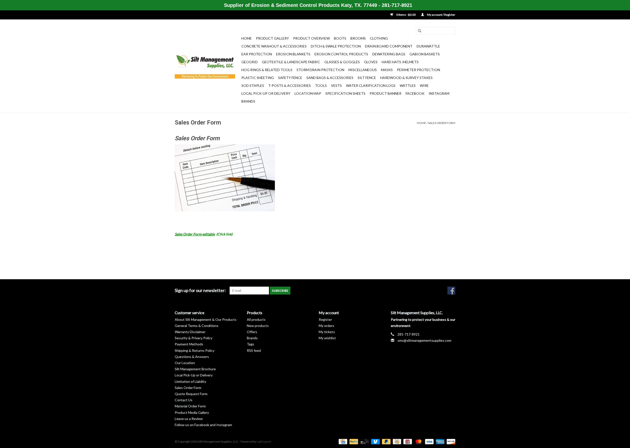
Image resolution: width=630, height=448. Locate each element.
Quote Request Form (191, 394)
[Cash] (396, 441)
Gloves (371, 62)
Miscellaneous (362, 70)
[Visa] (428, 441)
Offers (252, 332)
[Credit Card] (342, 441)
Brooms (358, 38)
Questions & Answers (192, 357)
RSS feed (254, 350)
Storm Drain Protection (320, 70)
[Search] (419, 31)
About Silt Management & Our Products (205, 319)
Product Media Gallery (192, 412)
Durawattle (428, 46)
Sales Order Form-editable (195, 234)
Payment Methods (189, 344)
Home (246, 38)
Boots (340, 38)
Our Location (185, 363)
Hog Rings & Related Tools (266, 70)
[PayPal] (353, 441)
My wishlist (327, 338)
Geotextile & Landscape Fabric (291, 62)
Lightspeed (264, 441)
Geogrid (249, 62)
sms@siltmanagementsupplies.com (424, 340)
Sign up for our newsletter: (200, 290)
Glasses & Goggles (342, 62)
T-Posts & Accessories (289, 85)
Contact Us (183, 400)
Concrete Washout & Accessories (274, 46)
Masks (387, 70)
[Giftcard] (407, 441)
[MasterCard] (417, 441)
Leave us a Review (189, 419)
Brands (248, 101)
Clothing (379, 38)
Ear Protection (256, 54)
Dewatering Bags (388, 54)
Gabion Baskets (425, 54)
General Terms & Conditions (197, 326)
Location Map (308, 93)
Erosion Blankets (293, 54)
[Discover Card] (450, 441)
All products (256, 319)
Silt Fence (367, 78)
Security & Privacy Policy (193, 338)
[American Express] (439, 441)
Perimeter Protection (418, 70)
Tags (250, 344)
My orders (326, 326)
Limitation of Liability (190, 381)
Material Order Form (190, 406)
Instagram (439, 93)
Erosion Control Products (341, 54)
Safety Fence (290, 78)
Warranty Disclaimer (190, 332)
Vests (336, 85)
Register (325, 319)
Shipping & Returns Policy (194, 350)
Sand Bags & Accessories (329, 78)
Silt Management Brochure (195, 369)
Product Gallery (272, 38)
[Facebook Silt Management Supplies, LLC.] (451, 290)
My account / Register (440, 14)
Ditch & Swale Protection (336, 46)
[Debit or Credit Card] (364, 441)
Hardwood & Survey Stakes (406, 78)
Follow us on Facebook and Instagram (203, 425)
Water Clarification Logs (370, 85)
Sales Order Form (441, 123)
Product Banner (385, 93)
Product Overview (311, 38)
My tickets (327, 332)
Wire (424, 85)
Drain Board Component (388, 46)
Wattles (408, 85)
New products (258, 326)
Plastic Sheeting (257, 78)
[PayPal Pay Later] (385, 441)
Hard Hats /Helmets (400, 62)
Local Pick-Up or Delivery (265, 93)
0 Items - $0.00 (406, 14)
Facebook (415, 93)
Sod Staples (252, 85)
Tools (321, 85)
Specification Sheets (345, 93)
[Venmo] (374, 441)
